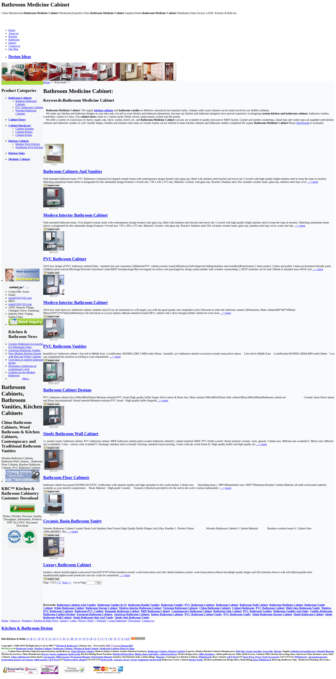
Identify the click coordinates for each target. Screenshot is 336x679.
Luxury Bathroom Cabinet (67, 564)
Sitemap (124, 645)
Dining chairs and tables (147, 654)
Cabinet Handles (24, 128)
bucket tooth (106, 659)
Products (27, 620)
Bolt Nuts (240, 651)
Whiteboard (300, 657)
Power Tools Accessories (267, 657)
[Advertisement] (15, 216)
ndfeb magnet (40, 659)
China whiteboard (20, 657)
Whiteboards (205, 657)
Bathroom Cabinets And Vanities (72, 171)
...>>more (312, 181)
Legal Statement (117, 620)
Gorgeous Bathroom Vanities (24, 350)
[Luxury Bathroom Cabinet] (53, 557)
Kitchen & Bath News (46, 620)
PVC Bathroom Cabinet (64, 259)
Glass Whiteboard (262, 659)
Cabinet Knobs (23, 135)
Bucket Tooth (195, 659)
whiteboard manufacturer (303, 651)
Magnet (277, 651)
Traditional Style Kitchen (29, 147)
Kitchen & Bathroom (66, 645)
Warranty (101, 620)
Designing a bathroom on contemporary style (22, 368)
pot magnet (49, 657)
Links (73, 620)
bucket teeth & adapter (75, 659)
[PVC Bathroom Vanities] (53, 339)
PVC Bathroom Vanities (64, 346)
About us (13, 33)
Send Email (302, 122)
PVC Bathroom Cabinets (29, 107)
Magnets (160, 657)
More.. (26, 378)
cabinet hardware (168, 654)
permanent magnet (318, 657)
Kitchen (12, 36)
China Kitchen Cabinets (82, 651)
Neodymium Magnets (101, 657)
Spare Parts (248, 657)
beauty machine (254, 651)
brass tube (268, 651)
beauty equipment (58, 654)
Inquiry (12, 42)
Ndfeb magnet (62, 657)
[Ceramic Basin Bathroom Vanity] (53, 514)
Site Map (13, 49)
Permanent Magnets (80, 657)
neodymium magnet (11, 659)
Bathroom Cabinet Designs (67, 390)
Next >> (66, 582)
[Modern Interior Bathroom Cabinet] (53, 208)
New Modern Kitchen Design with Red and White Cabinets (24, 355)
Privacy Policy (86, 620)
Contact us (14, 45)
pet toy (45, 654)
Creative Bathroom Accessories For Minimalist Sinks (25, 345)
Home (11, 30)
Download (134, 620)
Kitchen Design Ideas (123, 654)
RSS (131, 645)
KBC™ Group (113, 645)
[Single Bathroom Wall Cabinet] (53, 426)
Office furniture (206, 654)
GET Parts (232, 657)
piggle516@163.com (20, 297)
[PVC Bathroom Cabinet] (53, 252)
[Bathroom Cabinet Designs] (53, 383)
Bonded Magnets (325, 651)
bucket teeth (74, 654)
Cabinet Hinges (24, 131)
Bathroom (13, 39)
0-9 (127, 638)
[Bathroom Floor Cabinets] (53, 470)
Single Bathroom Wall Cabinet (70, 433)
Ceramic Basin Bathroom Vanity (72, 521)
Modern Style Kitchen (27, 144)
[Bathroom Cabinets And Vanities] (53, 164)
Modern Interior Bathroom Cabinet (75, 215)
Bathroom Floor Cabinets (66, 477)
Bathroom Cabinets (157, 651)
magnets (118, 659)
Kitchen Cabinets (176, 651)
